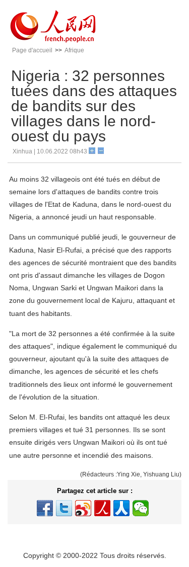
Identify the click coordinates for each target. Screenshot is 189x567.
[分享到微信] (141, 508)
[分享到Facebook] (45, 508)
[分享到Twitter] (64, 508)
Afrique (74, 50)
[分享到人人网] (121, 508)
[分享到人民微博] (102, 508)
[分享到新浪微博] (83, 508)
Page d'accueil (32, 50)
